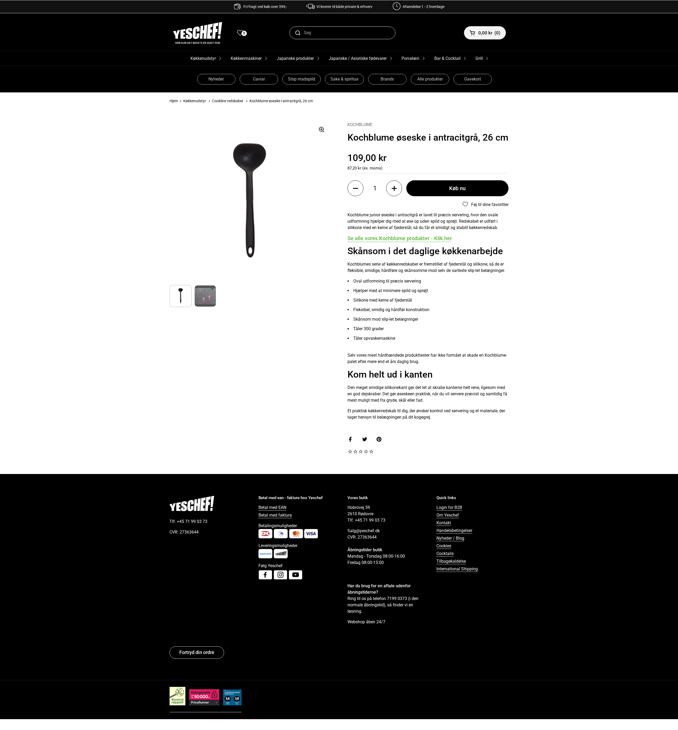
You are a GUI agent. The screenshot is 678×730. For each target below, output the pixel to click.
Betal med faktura (275, 515)
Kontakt (443, 522)
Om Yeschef (447, 515)
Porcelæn (410, 58)
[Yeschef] (198, 33)
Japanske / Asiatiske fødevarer (358, 58)
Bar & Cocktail (447, 58)
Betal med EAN (272, 507)
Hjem (174, 101)
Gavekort (472, 79)
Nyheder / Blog (450, 538)
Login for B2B (449, 507)
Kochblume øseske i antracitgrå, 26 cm (281, 101)
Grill (479, 58)
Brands (387, 79)
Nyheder (216, 79)
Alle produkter (430, 79)
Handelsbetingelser (454, 530)
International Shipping (457, 568)
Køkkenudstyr (203, 58)
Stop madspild (301, 79)
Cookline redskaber (227, 101)
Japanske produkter (295, 58)
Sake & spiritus (344, 79)
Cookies (443, 545)
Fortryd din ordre (196, 652)
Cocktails (445, 553)
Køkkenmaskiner (246, 58)
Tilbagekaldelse (451, 561)
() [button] (489, 32)
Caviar (259, 79)
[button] (355, 188)
